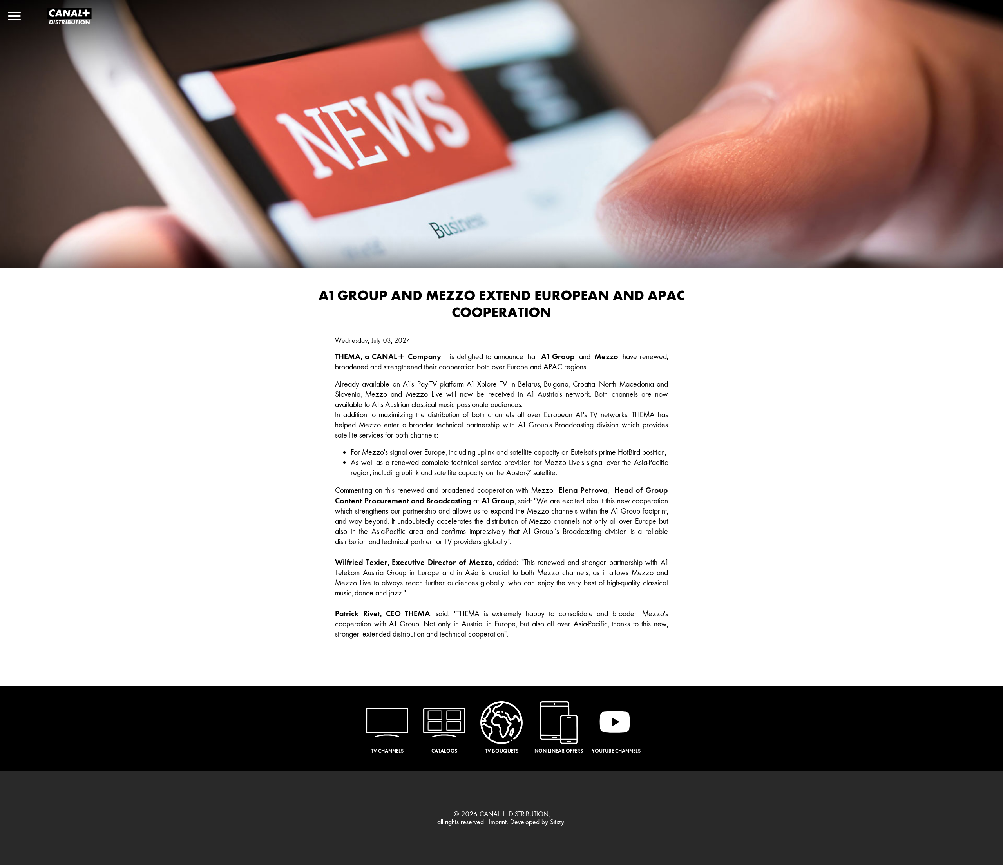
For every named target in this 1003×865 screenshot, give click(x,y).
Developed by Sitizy (537, 822)
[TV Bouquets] (501, 723)
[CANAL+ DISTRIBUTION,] (69, 22)
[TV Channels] (387, 723)
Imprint (498, 822)
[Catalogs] (444, 723)
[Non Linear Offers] (558, 723)
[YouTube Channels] (616, 723)
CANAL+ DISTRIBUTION (514, 814)
